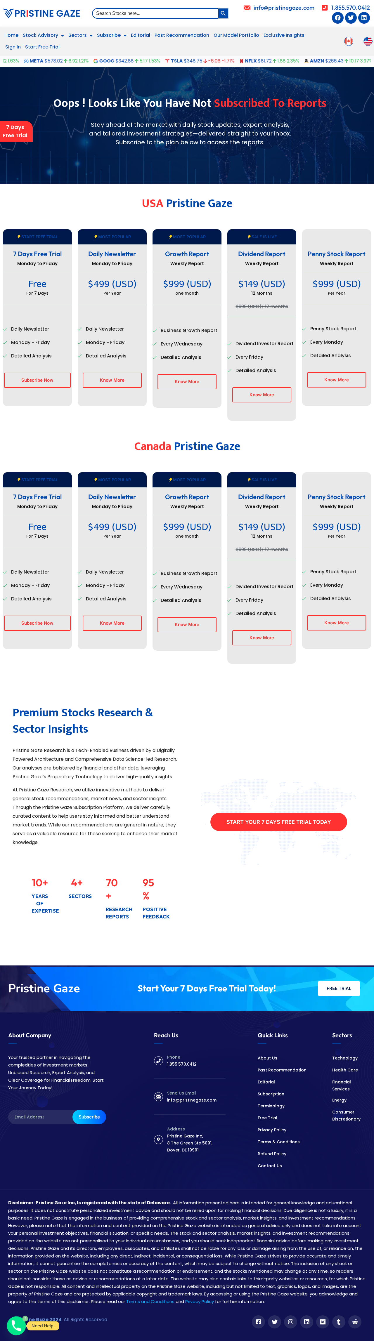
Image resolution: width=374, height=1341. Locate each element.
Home (11, 35)
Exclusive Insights (284, 35)
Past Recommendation (182, 35)
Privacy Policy (199, 1301)
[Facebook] (338, 18)
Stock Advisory (40, 35)
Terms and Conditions (150, 1301)
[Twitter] (351, 18)
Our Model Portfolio (236, 35)
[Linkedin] (364, 18)
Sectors (77, 35)
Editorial (140, 35)
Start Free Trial (42, 47)
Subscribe (109, 35)
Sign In (13, 47)
